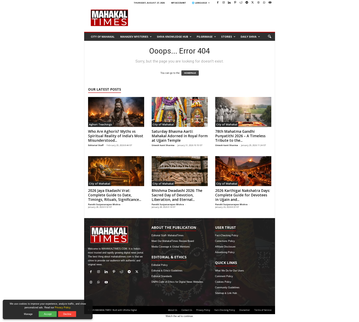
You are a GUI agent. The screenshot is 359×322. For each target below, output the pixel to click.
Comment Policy (224, 276)
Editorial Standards (161, 276)
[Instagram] (223, 2)
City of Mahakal (103, 36)
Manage (28, 314)
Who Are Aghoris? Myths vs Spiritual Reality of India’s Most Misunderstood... (115, 136)
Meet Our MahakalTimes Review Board (172, 241)
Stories (226, 36)
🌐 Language (199, 2)
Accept (48, 314)
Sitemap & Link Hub (226, 293)
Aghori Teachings (100, 124)
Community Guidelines (227, 287)
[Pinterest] (235, 2)
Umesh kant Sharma (163, 145)
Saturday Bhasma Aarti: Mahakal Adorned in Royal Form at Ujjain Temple (180, 136)
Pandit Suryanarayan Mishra (104, 204)
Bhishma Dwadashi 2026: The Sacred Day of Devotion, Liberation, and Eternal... (177, 195)
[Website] (258, 2)
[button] (269, 37)
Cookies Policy (223, 281)
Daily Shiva (249, 36)
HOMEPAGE (190, 73)
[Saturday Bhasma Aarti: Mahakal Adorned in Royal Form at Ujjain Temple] (180, 112)
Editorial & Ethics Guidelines (166, 270)
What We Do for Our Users (229, 270)
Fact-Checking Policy (226, 235)
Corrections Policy (225, 241)
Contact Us (186, 310)
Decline (67, 314)
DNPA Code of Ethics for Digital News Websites (177, 281)
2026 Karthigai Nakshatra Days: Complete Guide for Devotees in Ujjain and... (242, 195)
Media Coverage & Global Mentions (170, 246)
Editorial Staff (96, 145)
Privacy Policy (203, 310)
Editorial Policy (159, 265)
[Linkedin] (229, 2)
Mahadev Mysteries (134, 36)
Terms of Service (262, 310)
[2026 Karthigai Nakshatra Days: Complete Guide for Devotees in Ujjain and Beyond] (243, 171)
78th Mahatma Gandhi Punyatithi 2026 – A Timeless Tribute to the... (240, 136)
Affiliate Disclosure (225, 246)
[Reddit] (241, 2)
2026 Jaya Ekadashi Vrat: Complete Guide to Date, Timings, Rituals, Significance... (114, 195)
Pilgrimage (205, 36)
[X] (252, 2)
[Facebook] (218, 2)
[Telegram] (247, 2)
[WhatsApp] (264, 2)
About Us (172, 310)
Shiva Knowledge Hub (172, 36)
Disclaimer (244, 310)
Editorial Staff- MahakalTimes (167, 235)
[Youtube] (270, 2)
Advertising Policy (225, 252)
